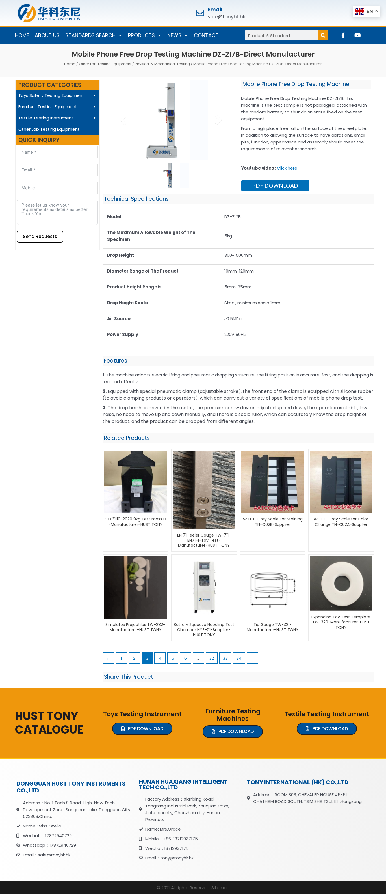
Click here (287, 168)
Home (69, 64)
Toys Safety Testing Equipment (51, 95)
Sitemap (220, 888)
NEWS (174, 35)
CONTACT (206, 35)
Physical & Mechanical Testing (162, 64)
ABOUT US (47, 35)
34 (239, 658)
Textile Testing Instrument (45, 118)
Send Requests (40, 236)
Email (215, 9)
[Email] (200, 13)
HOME (22, 35)
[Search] (323, 35)
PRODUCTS (141, 35)
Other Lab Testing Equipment (105, 64)
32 (211, 658)
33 (225, 658)
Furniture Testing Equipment (47, 107)
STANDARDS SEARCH (90, 35)
